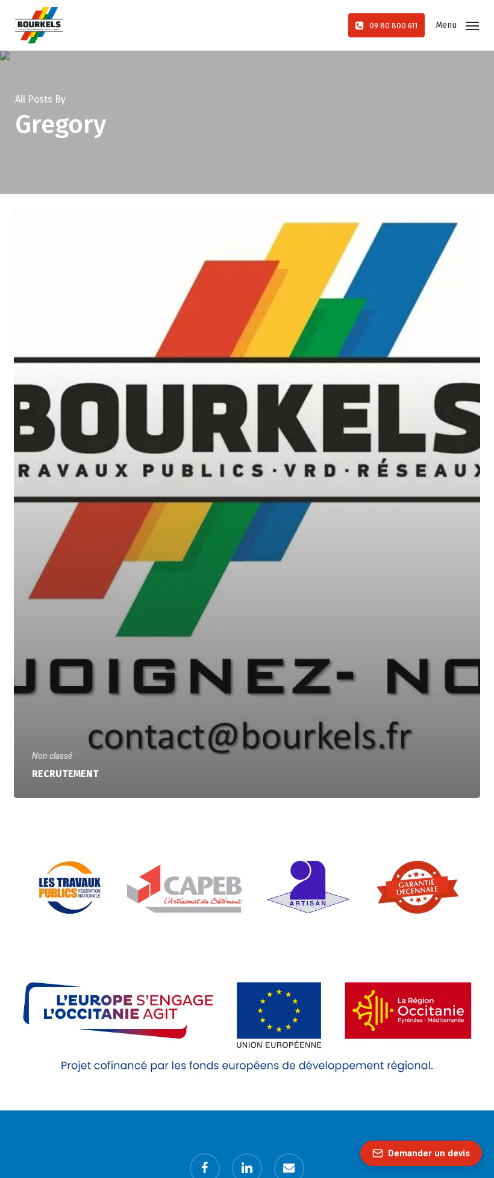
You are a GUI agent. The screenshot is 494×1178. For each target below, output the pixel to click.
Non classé (52, 756)
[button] (457, 24)
